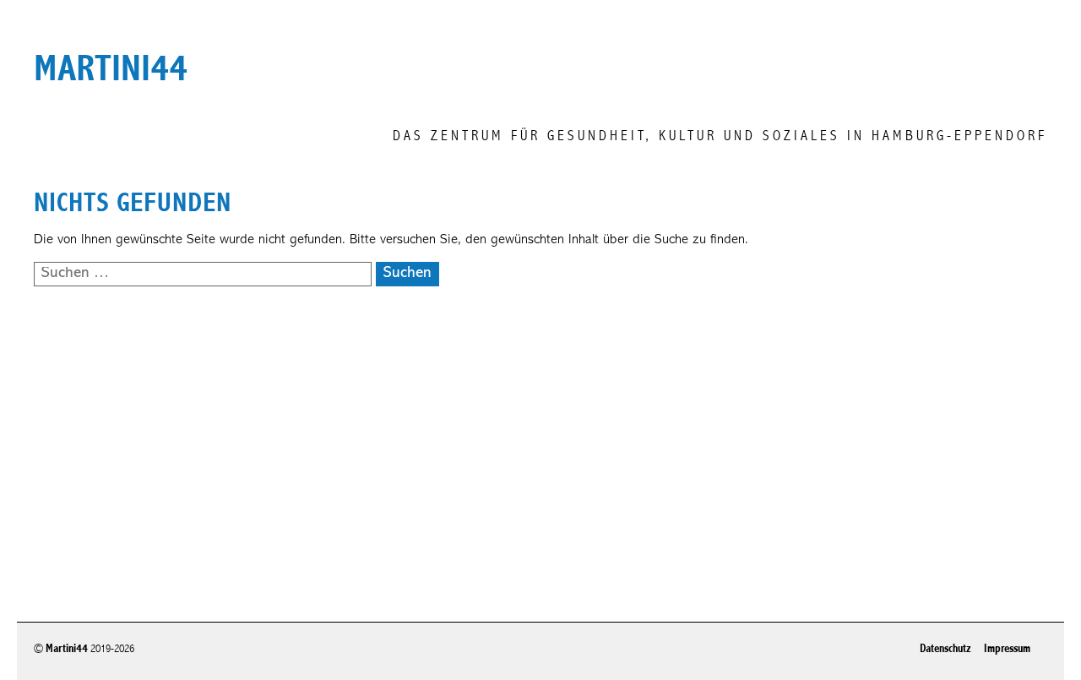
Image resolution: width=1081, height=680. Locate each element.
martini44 (110, 68)
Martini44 (67, 648)
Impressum (1007, 648)
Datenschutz (945, 648)
